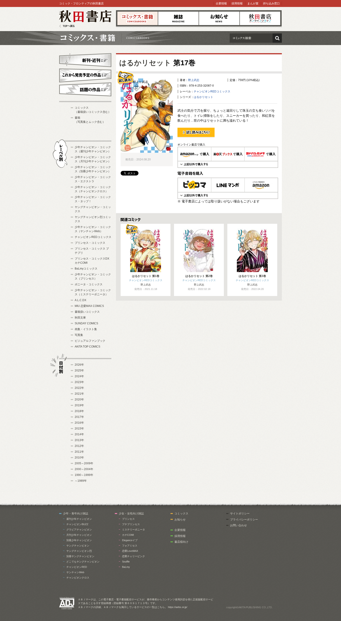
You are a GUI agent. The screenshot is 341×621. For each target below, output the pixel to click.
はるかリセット (145, 63)
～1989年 (81, 480)
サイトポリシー (240, 513)
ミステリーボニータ (133, 529)
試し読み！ (184, 137)
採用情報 (237, 3)
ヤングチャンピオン (77, 545)
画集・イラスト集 (86, 329)
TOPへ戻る (67, 26)
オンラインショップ (260, 18)
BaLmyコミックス (86, 268)
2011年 (79, 451)
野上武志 (193, 80)
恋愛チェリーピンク (133, 556)
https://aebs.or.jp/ (177, 607)
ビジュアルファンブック (90, 340)
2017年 (79, 417)
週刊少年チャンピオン (79, 518)
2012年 (79, 446)
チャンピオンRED (76, 567)
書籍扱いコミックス (87, 311)
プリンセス (128, 518)
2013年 (79, 440)
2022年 (79, 388)
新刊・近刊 (85, 59)
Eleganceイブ (130, 540)
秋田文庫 (80, 317)
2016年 (79, 422)
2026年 (79, 364)
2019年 (79, 405)
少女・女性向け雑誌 (131, 513)
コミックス (137, 18)
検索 (277, 38)
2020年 (79, 399)
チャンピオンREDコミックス (212, 91)
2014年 (79, 434)
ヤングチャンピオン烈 (79, 550)
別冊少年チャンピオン (79, 540)
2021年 (79, 393)
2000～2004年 (84, 469)
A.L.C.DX (80, 300)
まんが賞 (252, 3)
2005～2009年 (84, 463)
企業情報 (221, 3)
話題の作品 (85, 89)
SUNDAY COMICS (86, 323)
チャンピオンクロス (77, 577)
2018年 (79, 411)
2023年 (79, 382)
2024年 (79, 376)
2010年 (79, 457)
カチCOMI (128, 534)
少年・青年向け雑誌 (75, 513)
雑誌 (178, 18)
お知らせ (219, 18)
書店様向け (181, 541)
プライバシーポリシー (244, 519)
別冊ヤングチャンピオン (80, 556)
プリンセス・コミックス (90, 242)
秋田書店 (85, 19)
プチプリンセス (131, 524)
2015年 (79, 428)
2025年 (79, 370)
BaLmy (126, 567)
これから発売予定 (85, 74)
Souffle (126, 561)
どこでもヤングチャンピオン (83, 561)
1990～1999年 (84, 475)
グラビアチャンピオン (79, 529)
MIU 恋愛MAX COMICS (89, 306)
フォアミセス (129, 545)
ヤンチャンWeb (75, 572)
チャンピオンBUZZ (77, 524)
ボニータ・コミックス (89, 284)
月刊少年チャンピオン (79, 534)
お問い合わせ (238, 525)
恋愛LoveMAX (130, 550)
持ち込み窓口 (271, 3)
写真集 (79, 335)
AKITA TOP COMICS (87, 346)
